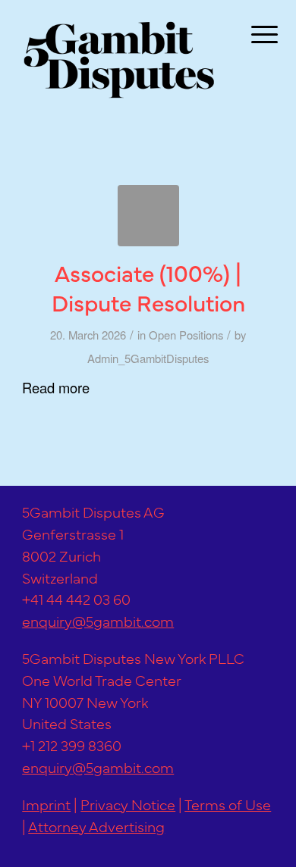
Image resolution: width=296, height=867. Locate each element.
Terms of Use (227, 803)
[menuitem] (252, 32)
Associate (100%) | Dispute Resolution (148, 287)
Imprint (46, 803)
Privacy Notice (127, 803)
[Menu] (252, 32)
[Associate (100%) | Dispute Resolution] (148, 215)
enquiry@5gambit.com (98, 620)
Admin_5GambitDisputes (148, 358)
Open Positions (186, 335)
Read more (56, 387)
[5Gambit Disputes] (123, 59)
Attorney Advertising (96, 825)
